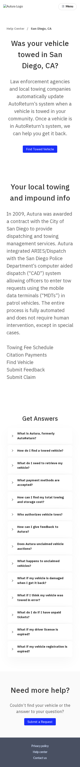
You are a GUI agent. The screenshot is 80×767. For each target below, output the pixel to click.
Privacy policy (40, 746)
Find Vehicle (20, 362)
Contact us (40, 758)
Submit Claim (21, 377)
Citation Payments (27, 354)
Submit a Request (40, 722)
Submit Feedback (26, 369)
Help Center (15, 29)
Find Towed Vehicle (40, 149)
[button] (67, 6)
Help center (40, 752)
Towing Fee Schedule (30, 347)
